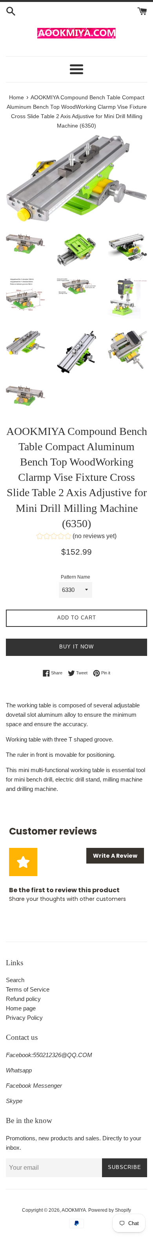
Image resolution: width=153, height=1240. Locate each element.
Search (15, 980)
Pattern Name (75, 577)
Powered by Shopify (109, 1210)
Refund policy (23, 998)
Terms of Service (27, 989)
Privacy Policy (24, 1017)
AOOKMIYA (74, 1210)
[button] (76, 537)
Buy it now (76, 647)
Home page (21, 1008)
